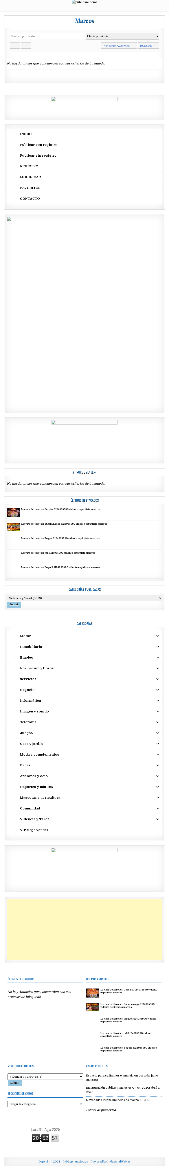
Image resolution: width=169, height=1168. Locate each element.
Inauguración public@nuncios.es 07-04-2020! (118, 1087)
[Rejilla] (15, 45)
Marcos (84, 20)
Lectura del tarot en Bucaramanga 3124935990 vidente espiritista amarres (64, 524)
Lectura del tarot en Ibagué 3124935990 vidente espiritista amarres (60, 538)
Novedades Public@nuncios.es (107, 1100)
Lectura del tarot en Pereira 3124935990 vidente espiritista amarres (61, 509)
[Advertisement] (84, 929)
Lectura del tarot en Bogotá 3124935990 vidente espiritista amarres (60, 567)
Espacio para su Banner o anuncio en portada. (118, 1075)
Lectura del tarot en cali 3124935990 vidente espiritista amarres (58, 553)
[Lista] (26, 45)
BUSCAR (146, 46)
